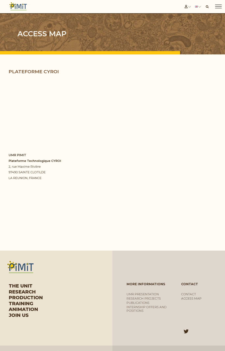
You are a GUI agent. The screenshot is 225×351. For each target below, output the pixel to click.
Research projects (144, 298)
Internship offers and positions (147, 309)
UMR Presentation (143, 294)
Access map (191, 298)
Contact (188, 294)
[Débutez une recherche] (207, 6)
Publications (138, 303)
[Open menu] (218, 7)
